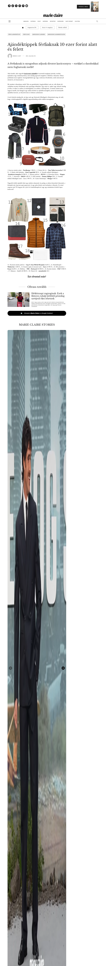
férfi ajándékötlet (14, 34)
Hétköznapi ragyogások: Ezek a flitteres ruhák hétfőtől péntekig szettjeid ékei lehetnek (48, 296)
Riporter (53, 21)
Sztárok (33, 21)
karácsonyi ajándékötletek (56, 34)
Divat (39, 21)
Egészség (60, 21)
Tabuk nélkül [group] (62, 27)
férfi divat (26, 34)
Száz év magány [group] (47, 27)
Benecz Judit (17, 56)
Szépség (45, 21)
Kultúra (77, 21)
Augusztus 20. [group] (32, 27)
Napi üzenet (69, 21)
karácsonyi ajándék (38, 34)
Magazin (26, 21)
